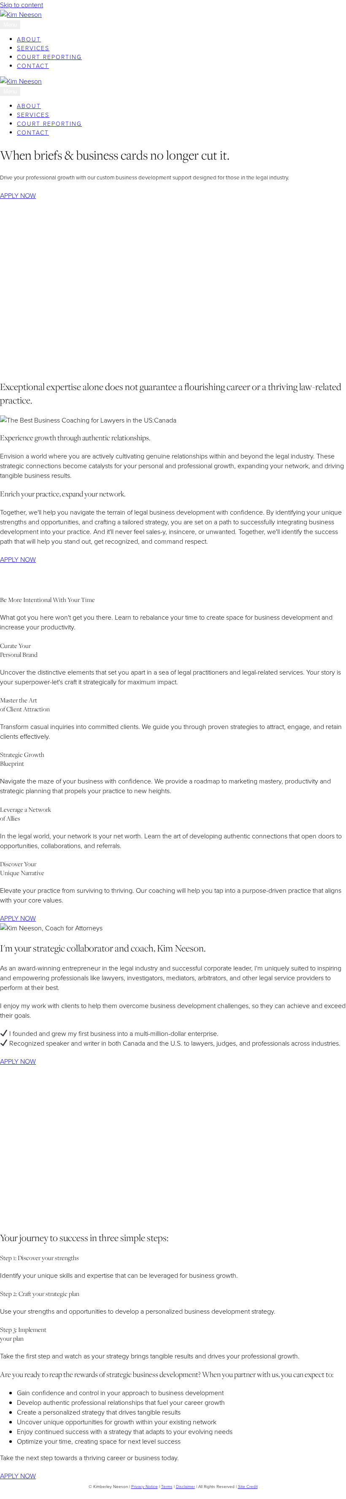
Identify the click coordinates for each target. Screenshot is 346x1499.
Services (33, 48)
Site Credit (248, 1486)
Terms (167, 1486)
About (29, 39)
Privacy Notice (144, 1486)
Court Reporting (49, 57)
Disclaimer (185, 1486)
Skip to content (21, 5)
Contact (33, 66)
